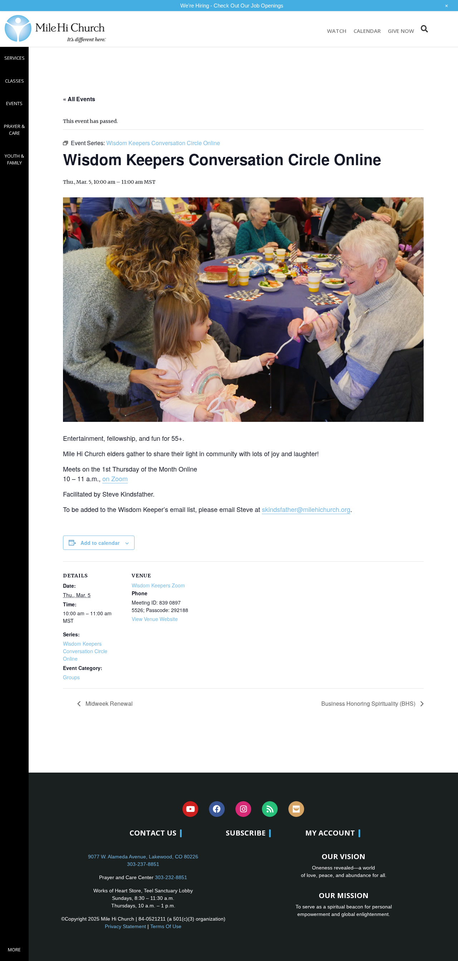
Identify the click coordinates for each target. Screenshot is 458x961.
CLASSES (14, 81)
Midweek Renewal (108, 703)
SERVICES (14, 58)
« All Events (79, 99)
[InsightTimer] (296, 809)
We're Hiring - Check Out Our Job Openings (231, 6)
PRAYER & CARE (14, 130)
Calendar (367, 30)
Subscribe (245, 833)
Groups (71, 677)
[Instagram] (243, 809)
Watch (336, 30)
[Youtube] (190, 809)
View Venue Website (155, 618)
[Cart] (442, 28)
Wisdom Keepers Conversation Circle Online (85, 651)
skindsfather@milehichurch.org (306, 509)
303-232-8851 (171, 877)
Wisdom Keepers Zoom (158, 585)
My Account (330, 833)
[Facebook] (217, 809)
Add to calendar (100, 542)
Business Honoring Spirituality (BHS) (369, 703)
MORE (14, 949)
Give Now (401, 30)
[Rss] (270, 809)
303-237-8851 (143, 864)
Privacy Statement (125, 926)
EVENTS (14, 103)
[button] (424, 28)
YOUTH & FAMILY (14, 159)
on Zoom (115, 478)
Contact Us (153, 833)
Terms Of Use (165, 926)
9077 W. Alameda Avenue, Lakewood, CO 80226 (143, 856)
